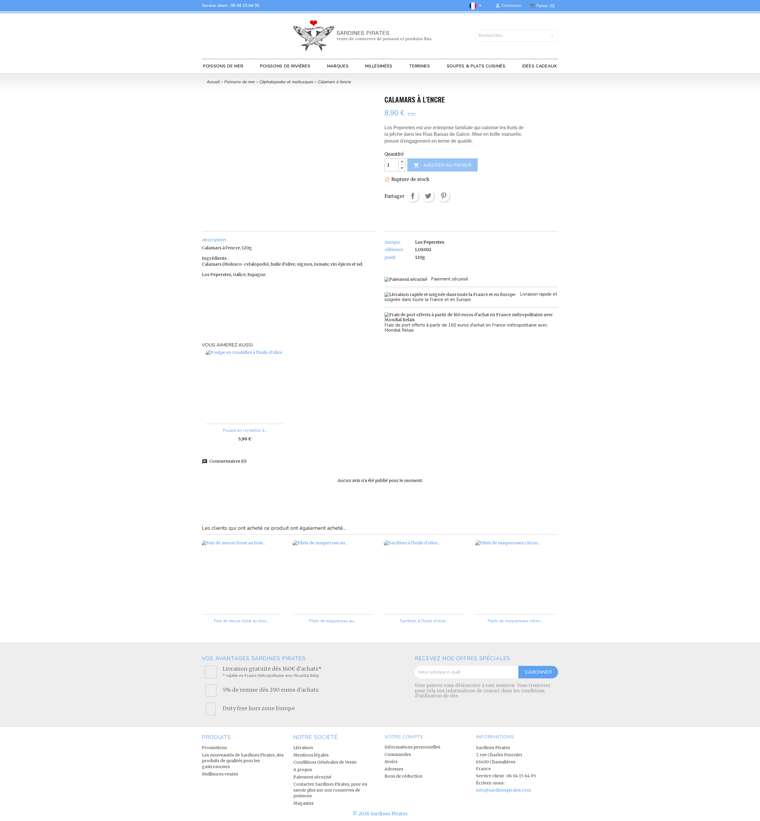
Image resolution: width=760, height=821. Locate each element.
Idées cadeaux (539, 66)
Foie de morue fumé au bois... (241, 621)
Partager (413, 196)
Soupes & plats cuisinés (476, 66)
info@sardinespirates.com (503, 790)
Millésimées (378, 66)
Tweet (428, 196)
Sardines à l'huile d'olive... (424, 621)
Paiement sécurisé (312, 777)
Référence (393, 249)
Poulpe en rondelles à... (245, 430)
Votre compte (404, 737)
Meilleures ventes (220, 774)
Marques (338, 66)
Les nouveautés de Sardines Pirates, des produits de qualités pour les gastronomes (243, 760)
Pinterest (443, 196)
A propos (302, 769)
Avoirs (391, 761)
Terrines (419, 66)
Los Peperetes (429, 242)
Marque (392, 242)
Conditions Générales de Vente (325, 762)
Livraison (303, 747)
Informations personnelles (412, 747)
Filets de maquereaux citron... (515, 621)
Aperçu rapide (273, 604)
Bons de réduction (403, 776)
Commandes (397, 754)
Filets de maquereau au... (332, 621)
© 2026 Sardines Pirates (380, 814)
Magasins (303, 803)
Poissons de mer (223, 66)
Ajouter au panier (442, 165)
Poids (389, 257)
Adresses (393, 769)
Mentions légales (311, 755)
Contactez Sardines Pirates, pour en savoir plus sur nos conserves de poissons (330, 789)
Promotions (214, 747)
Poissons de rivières (285, 66)
